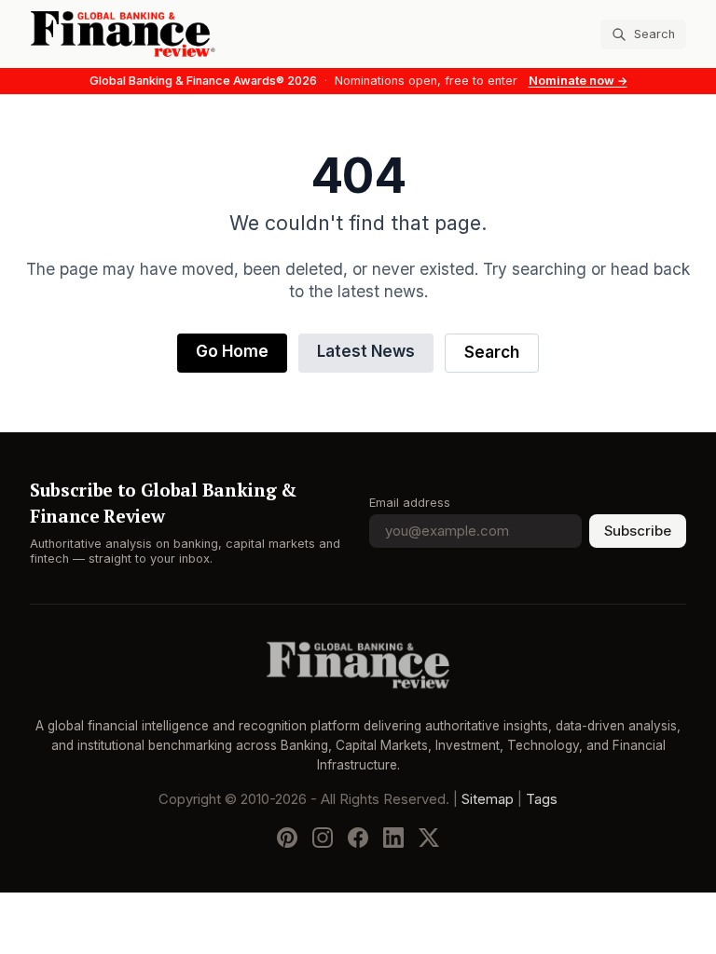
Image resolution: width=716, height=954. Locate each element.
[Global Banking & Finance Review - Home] (190, 34)
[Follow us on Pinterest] (287, 838)
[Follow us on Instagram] (322, 838)
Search (491, 352)
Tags (542, 800)
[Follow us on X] (429, 838)
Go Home (232, 352)
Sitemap (487, 800)
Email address (409, 503)
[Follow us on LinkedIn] (393, 838)
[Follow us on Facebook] (358, 838)
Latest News (366, 352)
